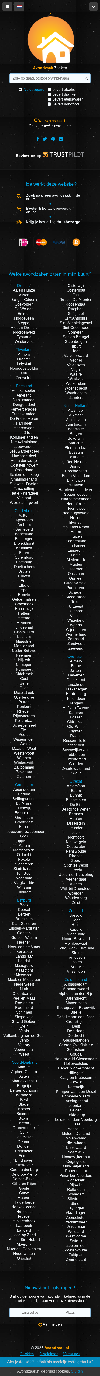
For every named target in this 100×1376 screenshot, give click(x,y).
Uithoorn (76, 611)
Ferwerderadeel (24, 409)
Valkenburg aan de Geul (23, 1036)
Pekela (24, 859)
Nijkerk (24, 660)
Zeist (76, 903)
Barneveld (24, 529)
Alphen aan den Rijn (76, 994)
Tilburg (76, 346)
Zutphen (24, 777)
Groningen (24, 817)
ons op (29, 156)
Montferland (24, 646)
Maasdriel (24, 641)
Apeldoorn (24, 520)
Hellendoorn (75, 698)
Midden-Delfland (76, 1134)
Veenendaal (76, 879)
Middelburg (76, 934)
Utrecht (76, 870)
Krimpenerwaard (76, 1096)
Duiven (24, 576)
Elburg (24, 585)
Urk (24, 373)
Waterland (76, 620)
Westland (76, 1231)
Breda (24, 1123)
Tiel (24, 730)
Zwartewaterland (76, 768)
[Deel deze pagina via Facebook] (38, 139)
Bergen (24, 914)
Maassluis (76, 1129)
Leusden (76, 828)
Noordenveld (24, 332)
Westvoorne (76, 1236)
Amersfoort (76, 786)
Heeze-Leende (24, 1207)
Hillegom (76, 1073)
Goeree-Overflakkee (76, 1045)
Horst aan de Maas (24, 947)
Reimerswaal (76, 943)
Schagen (75, 592)
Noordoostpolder (24, 368)
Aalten (24, 515)
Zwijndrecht (76, 1259)
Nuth (24, 989)
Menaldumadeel (24, 461)
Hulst (76, 925)
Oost (24, 679)
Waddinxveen (75, 1222)
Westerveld (24, 342)
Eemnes (76, 814)
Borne (76, 666)
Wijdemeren (76, 630)
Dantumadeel (24, 400)
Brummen (24, 548)
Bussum (76, 452)
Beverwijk (76, 438)
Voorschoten (76, 1217)
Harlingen (24, 423)
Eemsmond (24, 813)
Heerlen (24, 942)
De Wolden (24, 309)
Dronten (24, 359)
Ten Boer (24, 873)
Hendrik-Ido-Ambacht (76, 1068)
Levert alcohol (64, 89)
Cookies (27, 1354)
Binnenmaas (76, 1003)
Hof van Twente (76, 708)
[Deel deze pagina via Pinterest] (53, 139)
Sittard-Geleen (24, 1022)
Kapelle (75, 929)
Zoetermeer (76, 1245)
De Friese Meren (24, 419)
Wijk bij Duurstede (76, 889)
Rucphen (75, 309)
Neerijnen (24, 655)
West (24, 744)
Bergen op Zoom (24, 1090)
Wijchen (24, 758)
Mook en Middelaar (24, 980)
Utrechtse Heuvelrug (76, 875)
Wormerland (76, 634)
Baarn (76, 791)
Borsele (75, 915)
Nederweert (24, 984)
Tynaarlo (24, 337)
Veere (76, 967)
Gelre (24, 683)
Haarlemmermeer (76, 499)
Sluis (76, 953)
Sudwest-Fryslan (24, 484)
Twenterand (76, 759)
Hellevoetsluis (76, 1064)
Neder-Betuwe (24, 651)
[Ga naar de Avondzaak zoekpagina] (49, 40)
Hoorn (76, 532)
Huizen (76, 536)
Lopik (76, 833)
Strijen (75, 1203)
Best (24, 1100)
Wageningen (24, 739)
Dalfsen (75, 670)
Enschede (76, 684)
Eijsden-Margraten (24, 928)
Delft (76, 1026)
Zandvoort (76, 644)
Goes (75, 920)
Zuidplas (76, 1255)
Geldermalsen (24, 599)
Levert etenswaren (67, 99)
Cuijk (24, 1132)
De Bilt (76, 805)
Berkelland (24, 534)
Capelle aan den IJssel (76, 1017)
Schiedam (76, 1194)
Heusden (24, 1216)
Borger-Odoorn (24, 300)
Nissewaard (76, 1148)
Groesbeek (24, 604)
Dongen (24, 1146)
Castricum (76, 457)
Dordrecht (76, 1036)
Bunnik (76, 795)
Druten (24, 571)
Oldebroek (24, 674)
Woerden (75, 893)
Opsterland (24, 470)
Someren (75, 332)
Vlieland (24, 498)
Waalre (76, 374)
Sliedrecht (76, 1199)
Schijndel (76, 314)
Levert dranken (65, 94)
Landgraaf (24, 956)
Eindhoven (24, 1160)
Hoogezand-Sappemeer (24, 831)
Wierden (76, 764)
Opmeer (76, 578)
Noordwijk (76, 1152)
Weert (24, 1054)
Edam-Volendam (76, 476)
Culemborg (24, 557)
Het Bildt (24, 433)
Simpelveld (24, 1017)
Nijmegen (24, 665)
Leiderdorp (76, 1115)
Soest (76, 861)
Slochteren (24, 864)
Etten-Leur (24, 1165)
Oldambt (24, 855)
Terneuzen (76, 957)
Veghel (76, 360)
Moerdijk (24, 1244)
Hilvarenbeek (24, 1221)
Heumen (24, 623)
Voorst (24, 735)
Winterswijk (24, 763)
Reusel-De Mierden (75, 300)
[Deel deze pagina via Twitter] (45, 139)
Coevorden (24, 304)
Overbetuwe (24, 697)
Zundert (75, 398)
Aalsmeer (76, 410)
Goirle (24, 1188)
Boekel (24, 1109)
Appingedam (24, 789)
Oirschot (24, 1258)
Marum (24, 845)
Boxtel (24, 1118)
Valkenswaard (76, 356)
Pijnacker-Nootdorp (76, 1175)
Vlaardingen (76, 1213)
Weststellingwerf (24, 503)
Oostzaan (76, 574)
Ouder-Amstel (75, 583)
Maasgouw (24, 966)
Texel (75, 602)
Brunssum (24, 919)
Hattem (24, 613)
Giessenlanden (76, 1040)
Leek (24, 836)
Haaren (24, 1198)
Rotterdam (76, 1189)
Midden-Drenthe (24, 328)
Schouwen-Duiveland (76, 948)
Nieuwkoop (76, 1143)
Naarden (76, 569)
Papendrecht (76, 1171)
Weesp (76, 625)
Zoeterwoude (76, 1250)
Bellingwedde (24, 799)
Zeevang (75, 648)
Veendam (24, 878)
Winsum (24, 887)
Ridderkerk (76, 1180)
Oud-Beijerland (76, 1166)
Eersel (24, 1156)
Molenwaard (76, 1138)
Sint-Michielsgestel (76, 323)
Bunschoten (76, 800)
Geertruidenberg (24, 1170)
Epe (24, 590)
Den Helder (76, 462)
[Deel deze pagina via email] (61, 139)
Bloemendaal (76, 448)
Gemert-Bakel (24, 1179)
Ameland (24, 395)
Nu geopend (33, 89)
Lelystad (24, 364)
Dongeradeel (24, 405)
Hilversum (76, 522)
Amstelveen (76, 420)
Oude (24, 688)
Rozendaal (24, 721)
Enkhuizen (76, 480)
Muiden (76, 564)
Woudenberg (76, 898)
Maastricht (24, 970)
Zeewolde (24, 378)
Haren (24, 827)
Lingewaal (24, 627)
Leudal (24, 961)
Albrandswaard (76, 989)
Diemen (76, 466)
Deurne (24, 1142)
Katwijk (76, 1082)
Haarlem (76, 485)
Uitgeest (76, 606)
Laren (76, 555)
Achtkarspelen (24, 391)
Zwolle (76, 773)
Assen (24, 295)
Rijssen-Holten (76, 740)
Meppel (24, 323)
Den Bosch (24, 1137)
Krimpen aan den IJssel (76, 1092)
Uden (76, 351)
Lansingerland (76, 1101)
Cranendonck (24, 1128)
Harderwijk (24, 609)
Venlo (24, 1040)
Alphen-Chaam (24, 1072)
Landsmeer (76, 546)
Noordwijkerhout (76, 1157)
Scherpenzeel (24, 725)
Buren (24, 553)
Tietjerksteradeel (24, 493)
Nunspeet (24, 669)
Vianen (76, 884)
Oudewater (76, 847)
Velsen (76, 616)
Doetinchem (24, 567)
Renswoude (76, 851)
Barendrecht (76, 998)
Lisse (75, 1124)
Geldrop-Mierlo (24, 1174)
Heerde (24, 618)
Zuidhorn (24, 892)
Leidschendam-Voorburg (76, 1120)
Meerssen (24, 975)
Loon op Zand (24, 1235)
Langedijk (76, 550)
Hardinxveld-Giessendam (75, 1059)
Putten (24, 702)
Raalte (75, 736)
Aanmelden (52, 1324)
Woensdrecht (76, 388)
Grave (24, 1193)
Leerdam (75, 1106)
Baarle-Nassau (24, 1081)
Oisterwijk (76, 286)
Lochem (24, 637)
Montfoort (76, 837)
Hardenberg (76, 694)
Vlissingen (76, 971)
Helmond (24, 1212)
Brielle (75, 1012)
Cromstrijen (76, 1022)
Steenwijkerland (76, 750)
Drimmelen (24, 1151)
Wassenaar (76, 1227)
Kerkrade (24, 952)
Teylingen (76, 1208)
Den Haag (76, 1031)
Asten (24, 1076)
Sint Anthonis (76, 318)
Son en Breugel (76, 337)
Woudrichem (76, 393)
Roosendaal (76, 304)
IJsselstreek (24, 693)
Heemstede (76, 508)
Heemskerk (76, 504)
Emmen (24, 314)
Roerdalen (24, 1003)
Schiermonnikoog (24, 475)
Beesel (24, 910)
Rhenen (76, 856)
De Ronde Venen (76, 809)
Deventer (76, 675)
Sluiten (77, 1371)
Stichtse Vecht (76, 865)
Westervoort (24, 753)
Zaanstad (76, 639)
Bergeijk (24, 1086)
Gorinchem (76, 1050)
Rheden (24, 711)
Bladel (24, 1104)
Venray (24, 1045)
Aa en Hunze (24, 290)
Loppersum (24, 841)
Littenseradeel (24, 456)
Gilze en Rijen (24, 1184)
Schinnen (24, 1012)
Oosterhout (76, 290)
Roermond (24, 1008)
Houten (76, 819)
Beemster (76, 429)
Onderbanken (24, 994)
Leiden (76, 1110)
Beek (24, 905)
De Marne (24, 803)
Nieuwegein (76, 842)
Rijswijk (76, 1185)
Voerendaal (24, 1050)
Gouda (76, 1054)
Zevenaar (24, 772)
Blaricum (75, 443)
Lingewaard (24, 632)
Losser (76, 717)
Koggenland (76, 541)
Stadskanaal (24, 869)
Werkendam (76, 384)
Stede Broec (75, 597)
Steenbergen (76, 342)
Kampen (76, 712)
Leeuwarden (24, 447)
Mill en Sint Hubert (24, 1240)
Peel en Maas (24, 998)
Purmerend (76, 588)
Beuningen (24, 539)
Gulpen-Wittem (24, 938)
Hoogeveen (24, 318)
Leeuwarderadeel (24, 451)
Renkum (24, 707)
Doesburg (24, 562)
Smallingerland (24, 479)
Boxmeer (24, 1114)
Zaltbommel (24, 767)
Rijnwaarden (24, 716)
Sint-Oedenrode (76, 328)
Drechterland (76, 471)
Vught (76, 370)
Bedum (24, 794)
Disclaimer (49, 1354)
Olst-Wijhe (76, 726)
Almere (24, 354)
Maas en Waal (24, 749)
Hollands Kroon (76, 527)
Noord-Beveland (76, 939)
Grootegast (24, 822)
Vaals (24, 1031)
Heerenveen (24, 428)
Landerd (24, 1230)
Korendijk (76, 1087)
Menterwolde (24, 850)
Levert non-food (65, 104)
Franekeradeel (24, 414)
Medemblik (76, 560)
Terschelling (24, 489)
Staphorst (76, 745)
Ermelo (24, 595)
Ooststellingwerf (24, 465)
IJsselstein (76, 823)
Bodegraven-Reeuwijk (76, 1008)
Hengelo (76, 703)
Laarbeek (24, 1226)
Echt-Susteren (24, 924)
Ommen (76, 731)
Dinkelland (76, 680)
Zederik (76, 1241)
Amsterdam (76, 424)
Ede (24, 581)
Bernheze (24, 1095)
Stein (24, 1026)
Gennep (24, 933)
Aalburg (24, 1067)
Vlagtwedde (24, 883)
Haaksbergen (75, 689)
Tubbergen (76, 754)
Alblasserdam (75, 984)
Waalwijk (76, 379)
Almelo (76, 661)
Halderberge (24, 1202)
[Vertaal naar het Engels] (19, 6)
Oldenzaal (76, 722)
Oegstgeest (76, 1162)
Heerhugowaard (76, 513)
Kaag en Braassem (76, 1078)
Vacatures (71, 1354)
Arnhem (24, 525)
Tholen (76, 962)
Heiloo (75, 518)
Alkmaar (76, 415)
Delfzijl (24, 808)
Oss (76, 295)
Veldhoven (76, 365)
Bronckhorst (24, 543)
